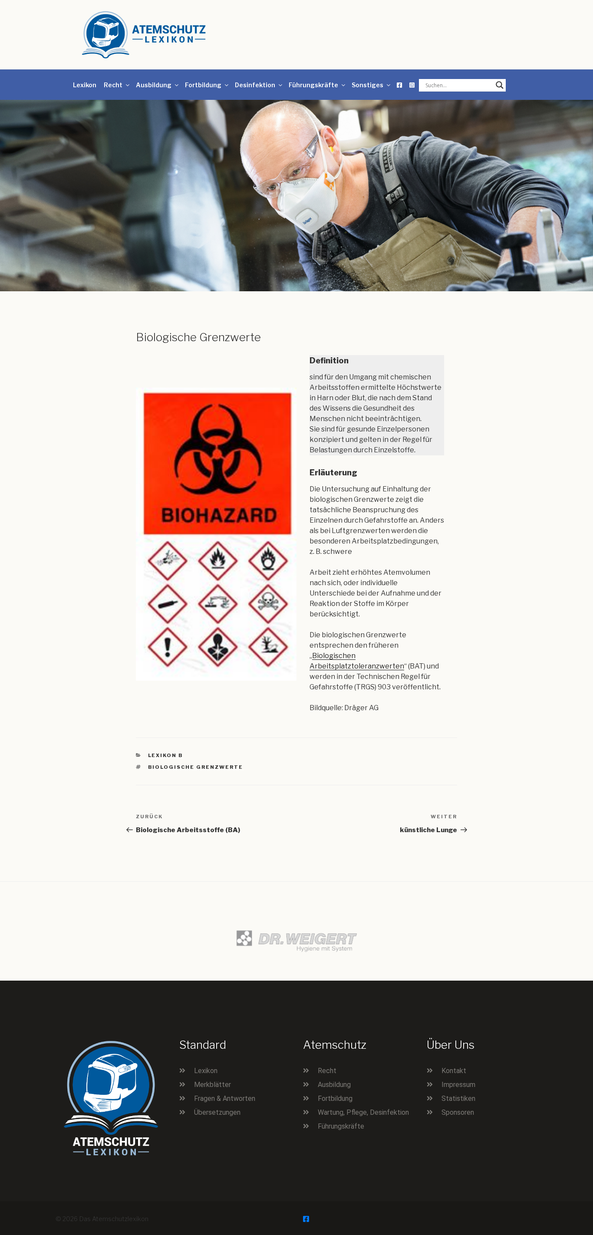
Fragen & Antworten (224, 1098)
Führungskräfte (313, 85)
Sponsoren (457, 1112)
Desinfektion (255, 85)
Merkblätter (212, 1084)
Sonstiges (367, 85)
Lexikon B (166, 755)
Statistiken (458, 1098)
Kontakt (453, 1071)
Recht (113, 85)
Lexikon (84, 85)
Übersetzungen (217, 1112)
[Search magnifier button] (500, 85)
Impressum (458, 1084)
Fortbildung (203, 85)
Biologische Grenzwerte (196, 767)
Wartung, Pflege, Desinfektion (363, 1112)
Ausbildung (153, 85)
